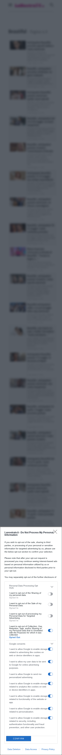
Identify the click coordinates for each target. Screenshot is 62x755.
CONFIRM (18, 738)
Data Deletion (14, 749)
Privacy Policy (48, 749)
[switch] (50, 593)
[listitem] (31, 587)
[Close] (56, 533)
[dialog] (31, 641)
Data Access (31, 749)
